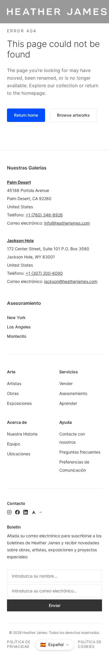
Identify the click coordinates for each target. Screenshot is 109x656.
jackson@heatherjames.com (70, 281)
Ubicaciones (18, 453)
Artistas (14, 383)
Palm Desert (19, 182)
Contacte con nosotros (72, 438)
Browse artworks (73, 115)
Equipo (13, 443)
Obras (13, 393)
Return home (26, 115)
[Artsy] (33, 512)
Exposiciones (19, 403)
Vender (66, 383)
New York (16, 317)
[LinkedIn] (25, 512)
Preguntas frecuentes (79, 451)
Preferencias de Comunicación (74, 466)
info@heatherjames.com (67, 223)
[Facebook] (17, 512)
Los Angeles (19, 326)
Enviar (54, 605)
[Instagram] (9, 512)
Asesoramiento (73, 393)
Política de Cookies (89, 644)
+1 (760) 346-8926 (44, 214)
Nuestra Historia (22, 433)
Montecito (16, 336)
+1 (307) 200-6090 (44, 273)
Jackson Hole (20, 240)
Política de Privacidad (19, 644)
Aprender (68, 403)
